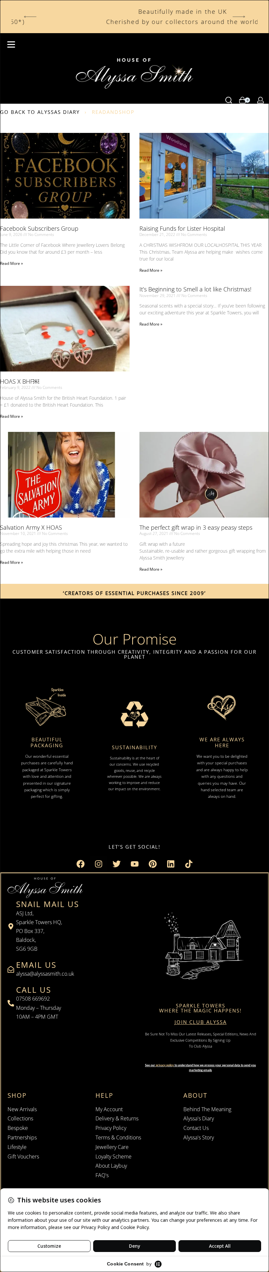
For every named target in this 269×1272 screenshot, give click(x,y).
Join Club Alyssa (201, 1022)
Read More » (11, 263)
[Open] (11, 44)
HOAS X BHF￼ (19, 381)
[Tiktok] (188, 864)
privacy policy (165, 1065)
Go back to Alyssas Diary (40, 112)
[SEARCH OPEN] (228, 100)
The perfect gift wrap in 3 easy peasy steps (195, 527)
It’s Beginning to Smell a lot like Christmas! (195, 289)
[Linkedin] (170, 864)
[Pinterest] (152, 864)
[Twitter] (116, 864)
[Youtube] (134, 864)
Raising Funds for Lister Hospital (182, 228)
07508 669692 (33, 998)
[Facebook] (80, 864)
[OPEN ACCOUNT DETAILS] (260, 100)
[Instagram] (98, 864)
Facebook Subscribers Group (39, 228)
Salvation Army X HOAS (31, 527)
